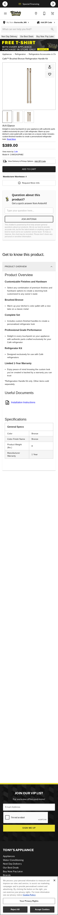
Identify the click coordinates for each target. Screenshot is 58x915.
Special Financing (30, 4)
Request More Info (31, 183)
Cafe (16, 152)
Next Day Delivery (12, 864)
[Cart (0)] (52, 13)
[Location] (36, 13)
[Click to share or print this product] (49, 67)
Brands (7, 875)
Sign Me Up (29, 828)
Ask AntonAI (29, 219)
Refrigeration (20, 54)
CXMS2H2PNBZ (16, 155)
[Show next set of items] (53, 3)
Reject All (15, 909)
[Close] (54, 880)
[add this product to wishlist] (49, 74)
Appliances (7, 54)
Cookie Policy (29, 895)
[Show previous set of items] (5, 3)
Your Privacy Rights (29, 901)
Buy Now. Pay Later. (13, 872)
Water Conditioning (13, 860)
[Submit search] (52, 29)
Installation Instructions (23, 402)
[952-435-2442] (44, 13)
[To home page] (15, 13)
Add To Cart (29, 169)
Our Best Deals (11, 868)
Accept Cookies (42, 909)
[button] (5, 13)
